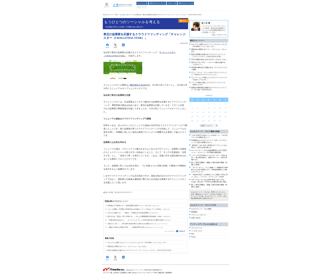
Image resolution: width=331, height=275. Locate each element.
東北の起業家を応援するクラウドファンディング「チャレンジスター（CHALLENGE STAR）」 (140, 250)
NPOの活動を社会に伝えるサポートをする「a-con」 (209, 59)
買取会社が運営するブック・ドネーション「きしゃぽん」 (127, 246)
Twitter (193, 237)
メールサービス (196, 231)
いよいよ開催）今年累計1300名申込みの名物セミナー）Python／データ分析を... (138, 209)
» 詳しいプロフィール (219, 35)
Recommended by (170, 231)
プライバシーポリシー (199, 215)
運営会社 (161, 273)
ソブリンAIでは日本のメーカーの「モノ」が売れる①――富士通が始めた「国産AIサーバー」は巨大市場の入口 (209, 157)
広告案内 (123, 273)
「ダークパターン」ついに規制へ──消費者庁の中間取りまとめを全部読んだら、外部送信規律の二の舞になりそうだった (209, 170)
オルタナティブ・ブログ (110, 14)
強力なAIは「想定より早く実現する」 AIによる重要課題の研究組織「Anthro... (138, 216)
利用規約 (194, 212)
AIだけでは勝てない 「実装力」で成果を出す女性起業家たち (132, 213)
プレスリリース (196, 228)
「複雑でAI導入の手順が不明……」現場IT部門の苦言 (135, 227)
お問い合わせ (196, 218)
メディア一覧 (107, 273)
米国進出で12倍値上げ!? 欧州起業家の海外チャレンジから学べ (133, 205)
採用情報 (169, 273)
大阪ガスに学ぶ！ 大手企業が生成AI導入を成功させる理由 (137, 224)
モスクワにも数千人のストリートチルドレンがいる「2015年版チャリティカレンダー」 (137, 242)
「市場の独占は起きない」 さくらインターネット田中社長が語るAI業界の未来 (139, 220)
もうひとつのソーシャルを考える (130, 14)
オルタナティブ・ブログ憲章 (201, 209)
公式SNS (116, 273)
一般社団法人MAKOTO (139, 85)
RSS (184, 21)
